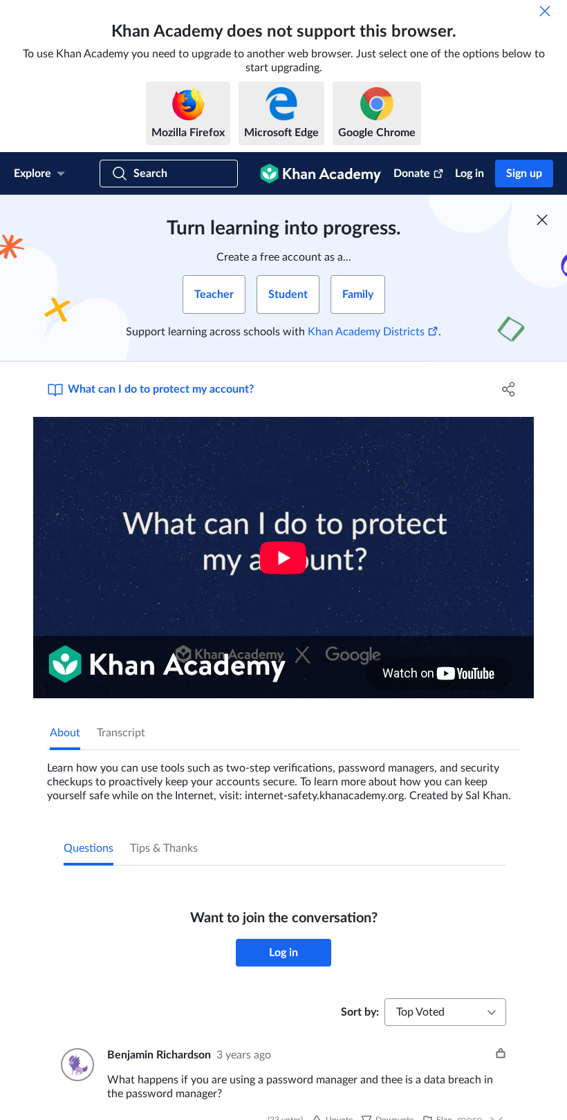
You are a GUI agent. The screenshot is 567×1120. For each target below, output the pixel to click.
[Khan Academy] (320, 173)
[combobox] (445, 1012)
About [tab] (65, 732)
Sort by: (360, 1012)
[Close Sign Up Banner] (542, 220)
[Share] (508, 389)
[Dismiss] (545, 11)
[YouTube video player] (283, 557)
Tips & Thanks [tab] (164, 848)
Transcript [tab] (121, 732)
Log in (469, 173)
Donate (411, 173)
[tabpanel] (283, 776)
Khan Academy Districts (366, 331)
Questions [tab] (88, 848)
